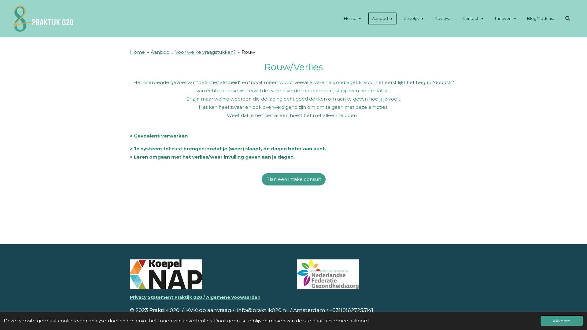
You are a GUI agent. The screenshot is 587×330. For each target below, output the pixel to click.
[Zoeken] (568, 18)
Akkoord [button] (561, 320)
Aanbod (160, 52)
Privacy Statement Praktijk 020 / (168, 297)
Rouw (248, 52)
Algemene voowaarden (233, 297)
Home (137, 52)
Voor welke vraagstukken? (205, 52)
